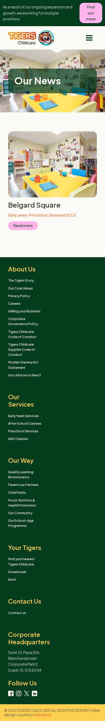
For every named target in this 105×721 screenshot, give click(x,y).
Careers (14, 303)
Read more (23, 225)
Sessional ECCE (62, 215)
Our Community (20, 513)
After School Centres (24, 423)
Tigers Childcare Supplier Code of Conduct (21, 349)
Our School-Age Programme (21, 523)
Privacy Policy (19, 296)
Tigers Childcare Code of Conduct (22, 334)
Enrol (12, 579)
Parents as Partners (23, 485)
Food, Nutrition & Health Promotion (22, 502)
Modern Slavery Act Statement (23, 364)
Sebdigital (42, 714)
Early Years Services (23, 416)
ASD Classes (18, 439)
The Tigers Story (21, 280)
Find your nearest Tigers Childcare (21, 561)
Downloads (17, 572)
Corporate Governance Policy (23, 321)
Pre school (38, 215)
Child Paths (17, 492)
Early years (17, 215)
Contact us (17, 613)
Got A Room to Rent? (24, 375)
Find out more (91, 13)
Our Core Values (20, 288)
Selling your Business (24, 311)
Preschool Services (23, 431)
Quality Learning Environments (20, 474)
